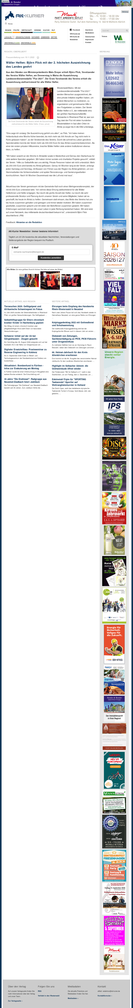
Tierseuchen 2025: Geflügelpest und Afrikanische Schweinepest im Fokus (23, 308)
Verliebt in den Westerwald (48, 995)
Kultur (46, 30)
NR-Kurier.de (74, 36)
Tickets (104, 36)
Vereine (37, 30)
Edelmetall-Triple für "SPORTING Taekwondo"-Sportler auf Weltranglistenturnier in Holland (69, 382)
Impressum (89, 39)
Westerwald (12, 43)
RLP (53, 30)
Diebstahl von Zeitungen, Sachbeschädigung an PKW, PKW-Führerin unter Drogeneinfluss (74, 338)
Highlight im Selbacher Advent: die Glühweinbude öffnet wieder (70, 367)
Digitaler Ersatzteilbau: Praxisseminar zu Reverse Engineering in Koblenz (25, 351)
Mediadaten (89, 33)
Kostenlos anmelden (51, 258)
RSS (39, 991)
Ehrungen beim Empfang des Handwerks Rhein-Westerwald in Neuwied (73, 308)
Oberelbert (20, 51)
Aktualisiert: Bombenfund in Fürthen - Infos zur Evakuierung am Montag (24, 367)
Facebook (76, 30)
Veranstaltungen (23, 37)
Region (8, 30)
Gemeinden (45, 37)
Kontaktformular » (105, 995)
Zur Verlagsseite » (15, 1001)
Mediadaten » (73, 998)
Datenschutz (90, 36)
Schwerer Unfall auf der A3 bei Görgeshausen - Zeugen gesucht (21, 337)
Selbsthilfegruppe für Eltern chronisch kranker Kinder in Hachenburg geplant (24, 321)
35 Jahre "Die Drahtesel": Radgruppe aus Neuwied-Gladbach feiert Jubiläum (25, 380)
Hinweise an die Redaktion (29, 222)
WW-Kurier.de (75, 34)
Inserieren (89, 30)
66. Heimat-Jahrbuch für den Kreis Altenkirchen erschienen (69, 354)
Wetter (54, 37)
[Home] (6, 23)
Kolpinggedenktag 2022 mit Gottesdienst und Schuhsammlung (73, 324)
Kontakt (88, 42)
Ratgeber (35, 37)
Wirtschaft (26, 30)
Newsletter (74, 39)
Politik (16, 30)
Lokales (8, 37)
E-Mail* (15, 247)
